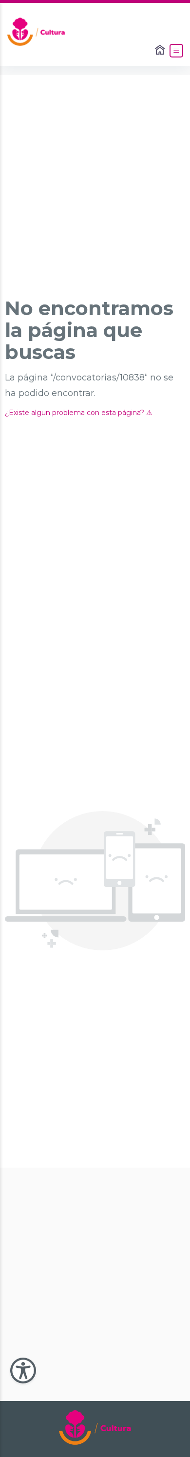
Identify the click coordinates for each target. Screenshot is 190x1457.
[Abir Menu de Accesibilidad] (23, 1370)
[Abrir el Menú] (176, 50)
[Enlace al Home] (161, 51)
